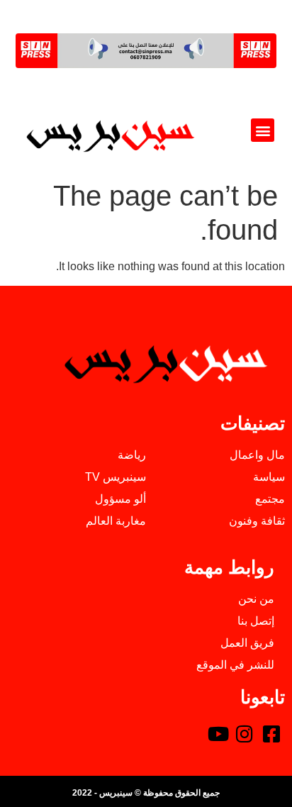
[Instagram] (244, 733)
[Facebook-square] (271, 733)
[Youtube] (218, 733)
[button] (262, 130)
